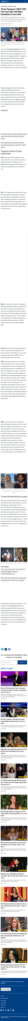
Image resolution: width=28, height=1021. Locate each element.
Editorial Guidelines (4, 998)
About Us (2, 996)
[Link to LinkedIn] (13, 1010)
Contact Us (3, 1007)
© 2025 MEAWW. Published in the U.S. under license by (11, 981)
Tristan (23, 99)
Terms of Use (3, 1005)
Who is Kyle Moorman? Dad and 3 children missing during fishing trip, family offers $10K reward (13, 145)
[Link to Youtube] (8, 1010)
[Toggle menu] (25, 1)
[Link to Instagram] (3, 1010)
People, (8, 88)
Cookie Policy (3, 1002)
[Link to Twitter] (6, 1010)
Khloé (17, 99)
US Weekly (14, 606)
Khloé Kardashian (14, 49)
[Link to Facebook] (1, 1010)
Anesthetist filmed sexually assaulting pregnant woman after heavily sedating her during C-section (14, 136)
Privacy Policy (3, 1000)
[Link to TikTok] (10, 1010)
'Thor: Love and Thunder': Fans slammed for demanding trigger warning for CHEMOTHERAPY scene (13, 571)
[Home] (5, 1)
